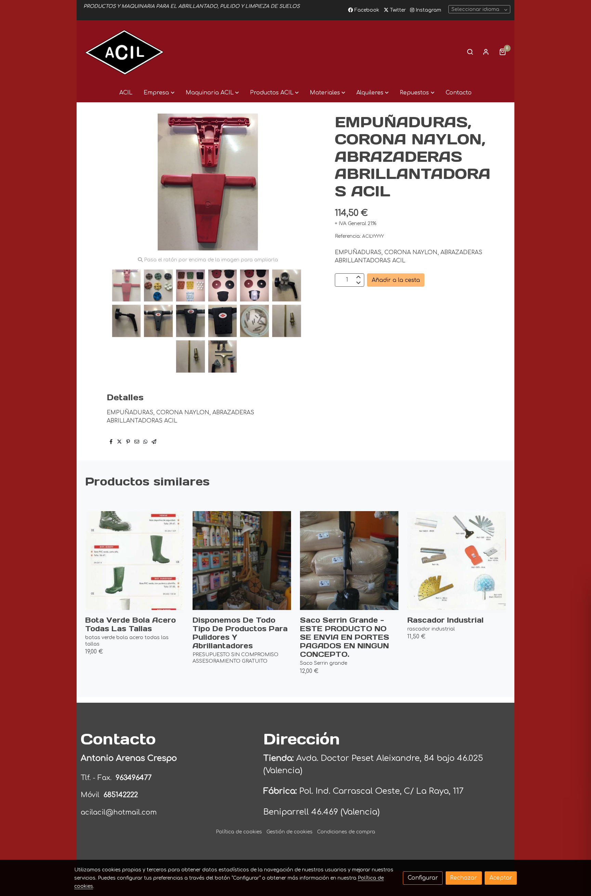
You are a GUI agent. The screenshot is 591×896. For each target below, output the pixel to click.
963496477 (135, 778)
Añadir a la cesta (396, 280)
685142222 (121, 795)
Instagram (427, 10)
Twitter (397, 10)
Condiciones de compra (346, 831)
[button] (159, 92)
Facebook (366, 10)
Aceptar (500, 878)
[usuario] (486, 51)
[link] (124, 51)
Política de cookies (239, 831)
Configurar (423, 878)
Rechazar (463, 878)
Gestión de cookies (289, 831)
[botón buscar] (470, 51)
